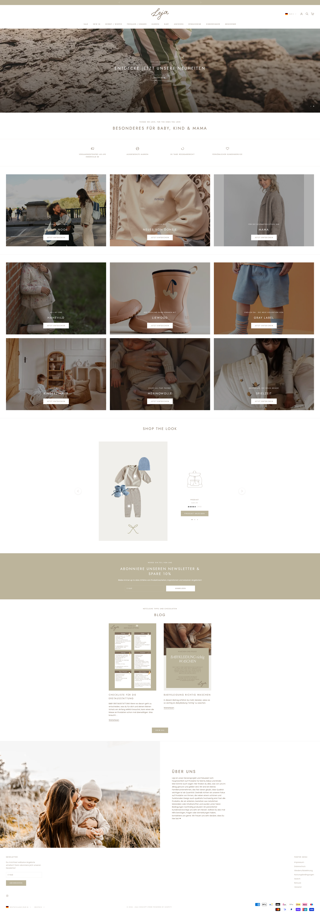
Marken (155, 24)
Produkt (194, 500)
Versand (297, 887)
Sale (86, 24)
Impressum (299, 862)
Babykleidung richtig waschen (187, 694)
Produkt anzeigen (194, 513)
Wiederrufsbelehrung (303, 870)
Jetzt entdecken (264, 237)
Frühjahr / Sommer (137, 24)
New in (96, 24)
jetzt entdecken (56, 325)
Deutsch (38, 907)
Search (297, 879)
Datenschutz (300, 866)
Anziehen (179, 24)
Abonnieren (16, 883)
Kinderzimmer (213, 24)
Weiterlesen (114, 720)
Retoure (297, 883)
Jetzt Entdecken (56, 237)
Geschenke (230, 24)
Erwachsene (194, 24)
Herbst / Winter (113, 24)
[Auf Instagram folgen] (7, 896)
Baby (166, 24)
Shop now (160, 84)
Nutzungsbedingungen (304, 874)
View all (160, 730)
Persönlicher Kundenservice (227, 154)
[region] (160, 71)
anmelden (180, 588)
